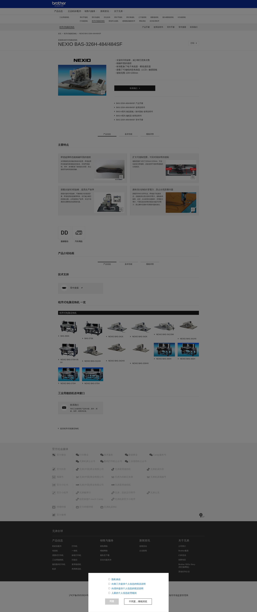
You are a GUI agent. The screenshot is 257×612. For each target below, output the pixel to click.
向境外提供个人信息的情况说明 (127, 588)
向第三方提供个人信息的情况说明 (129, 584)
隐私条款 (116, 579)
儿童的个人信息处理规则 (124, 593)
